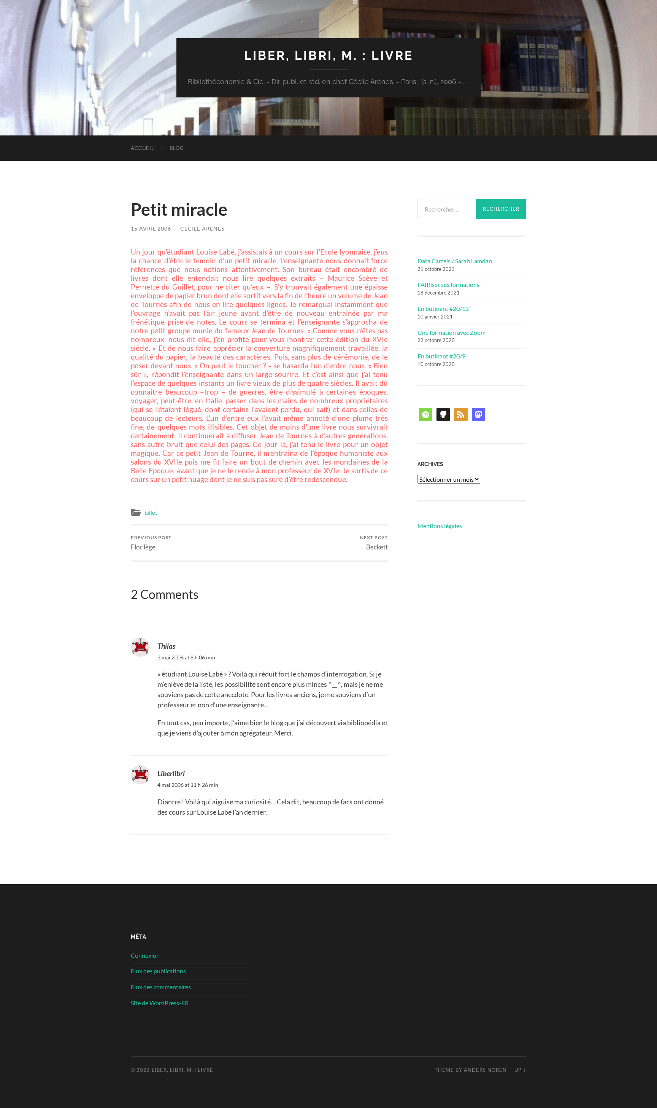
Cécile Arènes (202, 228)
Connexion (145, 955)
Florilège (151, 543)
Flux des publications (158, 970)
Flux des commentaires (161, 986)
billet (150, 512)
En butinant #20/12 (443, 308)
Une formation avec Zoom (451, 332)
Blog (177, 148)
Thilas (166, 646)
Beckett (374, 543)
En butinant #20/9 (441, 356)
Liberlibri (171, 773)
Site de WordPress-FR (160, 1002)
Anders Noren (485, 1070)
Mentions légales (439, 525)
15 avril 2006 (151, 228)
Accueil (142, 148)
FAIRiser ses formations (448, 284)
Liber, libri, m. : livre (328, 55)
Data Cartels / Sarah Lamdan (454, 260)
